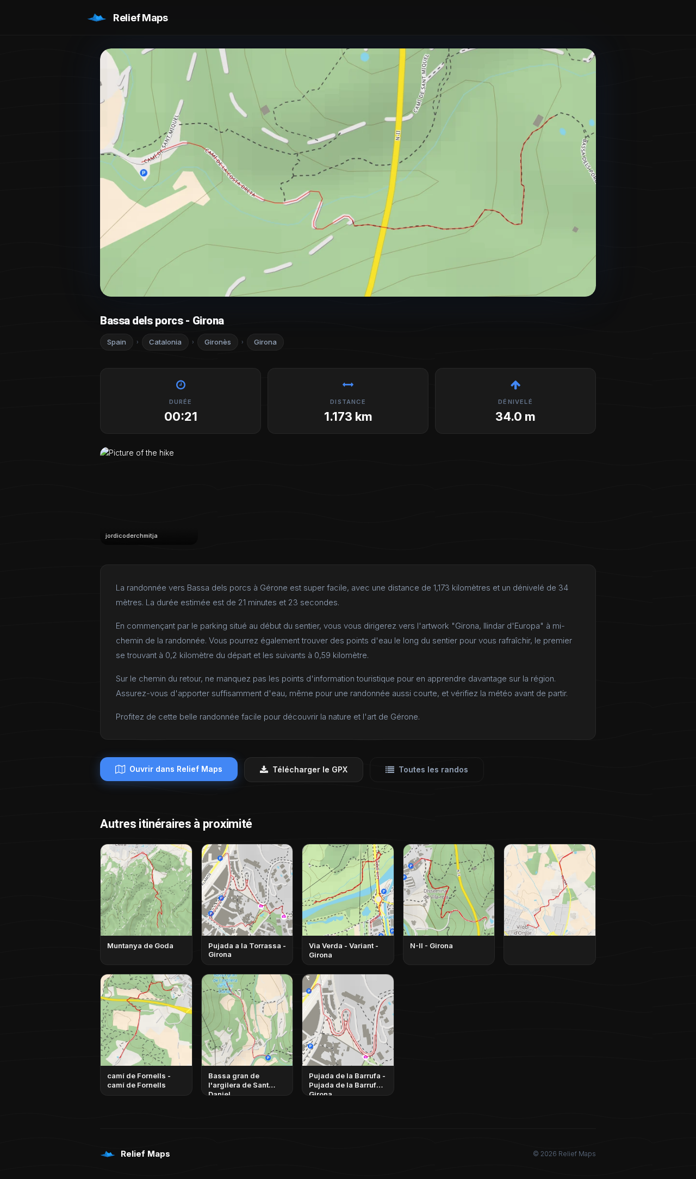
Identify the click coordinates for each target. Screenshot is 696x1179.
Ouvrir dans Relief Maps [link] (175, 768)
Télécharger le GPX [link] (309, 769)
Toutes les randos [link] (433, 769)
